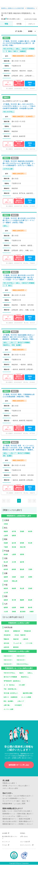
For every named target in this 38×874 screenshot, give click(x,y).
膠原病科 (16, 647)
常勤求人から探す (9, 783)
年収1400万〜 (8, 660)
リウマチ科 (28, 643)
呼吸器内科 (27, 631)
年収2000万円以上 (22, 664)
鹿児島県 (22, 611)
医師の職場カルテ (25, 821)
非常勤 (19, 24)
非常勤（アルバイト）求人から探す (15, 785)
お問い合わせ (24, 836)
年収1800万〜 (8, 664)
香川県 (14, 600)
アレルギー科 (17, 643)
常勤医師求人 (31, 8)
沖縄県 (31, 611)
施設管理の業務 (27, 693)
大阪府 (22, 577)
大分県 (6, 611)
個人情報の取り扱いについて (9, 837)
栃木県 (14, 543)
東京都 (14, 547)
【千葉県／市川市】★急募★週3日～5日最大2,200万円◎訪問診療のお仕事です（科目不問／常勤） (19, 43)
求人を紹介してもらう (19, 84)
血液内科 (6, 647)
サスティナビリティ (25, 845)
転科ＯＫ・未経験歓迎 (10, 697)
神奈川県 (22, 547)
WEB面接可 (18, 705)
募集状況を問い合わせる (19, 201)
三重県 (30, 569)
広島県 (30, 588)
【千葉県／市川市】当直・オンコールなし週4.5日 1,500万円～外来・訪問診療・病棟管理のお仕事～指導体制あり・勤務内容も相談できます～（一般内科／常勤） (19, 447)
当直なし (30, 673)
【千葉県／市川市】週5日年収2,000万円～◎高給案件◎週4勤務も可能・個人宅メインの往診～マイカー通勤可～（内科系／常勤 (19, 277)
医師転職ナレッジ (9, 813)
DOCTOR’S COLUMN (22, 811)
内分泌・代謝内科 (20, 635)
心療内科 (25, 639)
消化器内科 (7, 635)
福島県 (14, 535)
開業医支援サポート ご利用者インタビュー (18, 824)
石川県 (14, 562)
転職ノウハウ (7, 811)
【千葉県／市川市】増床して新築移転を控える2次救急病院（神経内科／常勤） (19, 395)
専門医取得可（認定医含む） (13, 681)
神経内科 (16, 639)
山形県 (6, 535)
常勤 (6, 24)
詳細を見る (30, 83)
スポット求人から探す (10, 788)
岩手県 (14, 531)
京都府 (14, 577)
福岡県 (6, 607)
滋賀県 (6, 577)
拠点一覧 (25, 801)
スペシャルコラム (9, 816)
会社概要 (4, 833)
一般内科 (6, 631)
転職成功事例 (7, 803)
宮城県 (22, 531)
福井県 (22, 562)
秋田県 (30, 531)
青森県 (6, 531)
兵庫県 (30, 577)
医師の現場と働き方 (24, 813)
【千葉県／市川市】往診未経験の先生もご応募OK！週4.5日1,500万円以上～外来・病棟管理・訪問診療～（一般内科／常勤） (19, 337)
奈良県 (6, 581)
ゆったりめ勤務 (26, 697)
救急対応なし (25, 677)
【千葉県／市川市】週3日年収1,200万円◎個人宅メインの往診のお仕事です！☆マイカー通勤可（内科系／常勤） (19, 220)
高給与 (21, 673)
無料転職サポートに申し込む (19, 765)
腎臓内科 (6, 639)
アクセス (4, 845)
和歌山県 (14, 581)
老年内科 (6, 643)
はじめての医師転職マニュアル (14, 798)
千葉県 (6, 547)
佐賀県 (14, 607)
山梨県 (14, 554)
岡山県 (22, 588)
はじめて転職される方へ (23, 796)
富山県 (6, 562)
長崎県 (22, 607)
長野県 (22, 554)
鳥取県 (6, 588)
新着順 (30, 31)
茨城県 (6, 543)
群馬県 (22, 543)
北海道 (6, 524)
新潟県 (6, 554)
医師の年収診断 (24, 819)
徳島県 (6, 600)
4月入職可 (22, 685)
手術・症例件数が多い (10, 689)
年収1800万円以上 (9, 673)
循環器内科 (16, 631)
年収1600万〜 (21, 660)
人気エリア (20, 701)
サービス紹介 (7, 796)
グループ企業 (24, 841)
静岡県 (14, 569)
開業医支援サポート (10, 819)
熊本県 (30, 607)
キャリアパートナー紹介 (11, 801)
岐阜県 (6, 569)
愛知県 (22, 569)
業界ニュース (22, 816)
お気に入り (8, 84)
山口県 (6, 592)
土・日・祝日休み (9, 685)
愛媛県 (22, 600)
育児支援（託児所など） (11, 693)
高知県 (30, 600)
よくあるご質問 (19, 803)
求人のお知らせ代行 (10, 821)
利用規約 (22, 833)
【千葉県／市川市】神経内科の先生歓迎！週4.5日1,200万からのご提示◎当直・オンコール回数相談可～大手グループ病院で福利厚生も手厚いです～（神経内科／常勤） (19, 163)
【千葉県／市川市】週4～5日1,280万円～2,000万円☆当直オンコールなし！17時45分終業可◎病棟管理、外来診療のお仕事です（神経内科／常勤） (19, 106)
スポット (31, 24)
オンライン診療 (8, 709)
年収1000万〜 (8, 656)
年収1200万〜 (21, 656)
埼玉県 (30, 543)
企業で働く (7, 705)
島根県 (14, 588)
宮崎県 (14, 611)
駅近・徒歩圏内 (8, 701)
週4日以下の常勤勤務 (10, 677)
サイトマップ (6, 841)
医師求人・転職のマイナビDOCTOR (12, 8)
